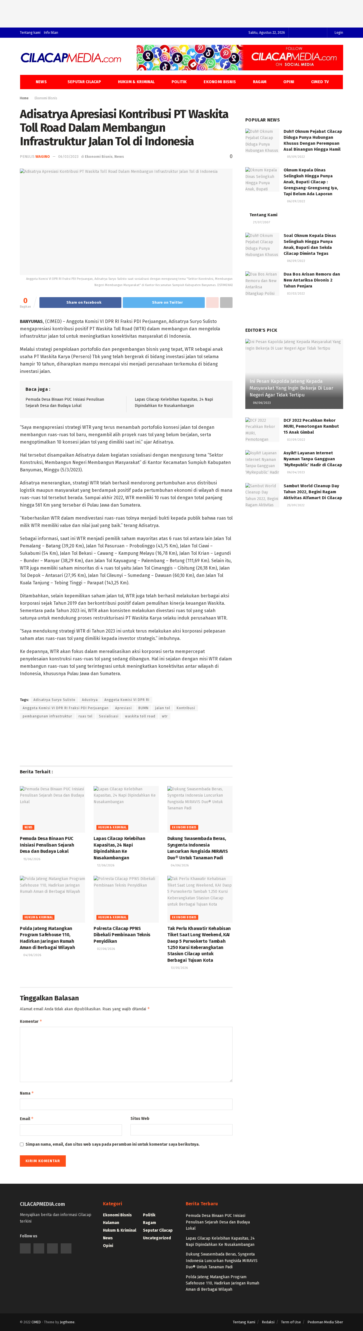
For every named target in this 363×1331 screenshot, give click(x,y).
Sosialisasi (109, 716)
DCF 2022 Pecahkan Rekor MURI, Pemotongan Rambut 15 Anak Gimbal (311, 426)
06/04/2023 (295, 472)
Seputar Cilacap (84, 81)
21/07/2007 (261, 222)
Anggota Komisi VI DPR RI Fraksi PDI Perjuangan (66, 708)
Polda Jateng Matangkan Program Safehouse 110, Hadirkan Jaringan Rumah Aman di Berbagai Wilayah (222, 1283)
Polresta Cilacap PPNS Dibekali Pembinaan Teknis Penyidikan (122, 935)
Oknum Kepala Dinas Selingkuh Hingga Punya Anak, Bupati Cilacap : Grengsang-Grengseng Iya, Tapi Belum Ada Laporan (311, 181)
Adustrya (90, 700)
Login (338, 33)
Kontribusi (186, 708)
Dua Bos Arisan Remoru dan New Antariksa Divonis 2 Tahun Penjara (312, 280)
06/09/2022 (295, 201)
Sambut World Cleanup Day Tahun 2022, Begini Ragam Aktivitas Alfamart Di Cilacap (313, 491)
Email (27, 1118)
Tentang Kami (263, 214)
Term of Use (291, 1322)
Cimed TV (320, 81)
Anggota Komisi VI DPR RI (126, 700)
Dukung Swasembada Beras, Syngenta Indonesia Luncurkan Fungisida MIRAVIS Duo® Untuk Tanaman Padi (222, 1260)
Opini (288, 81)
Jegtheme (67, 1322)
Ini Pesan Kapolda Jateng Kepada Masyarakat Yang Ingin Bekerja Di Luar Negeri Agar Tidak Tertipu (291, 388)
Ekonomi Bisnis (220, 81)
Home (24, 98)
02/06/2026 (105, 949)
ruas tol (85, 716)
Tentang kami (30, 33)
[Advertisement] (181, 13)
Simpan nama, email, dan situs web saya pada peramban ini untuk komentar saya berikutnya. (113, 1144)
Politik (179, 81)
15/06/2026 (31, 859)
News (41, 81)
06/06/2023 (261, 403)
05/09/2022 (295, 157)
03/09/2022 (295, 440)
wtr (165, 716)
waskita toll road (140, 716)
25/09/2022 (295, 505)
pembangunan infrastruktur (47, 716)
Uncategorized (157, 1238)
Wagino (42, 156)
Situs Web (139, 1118)
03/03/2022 (295, 293)
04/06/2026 (179, 865)
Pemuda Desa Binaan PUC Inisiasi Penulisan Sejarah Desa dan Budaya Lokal (47, 845)
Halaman (111, 1222)
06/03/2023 (68, 156)
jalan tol (162, 708)
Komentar (31, 1021)
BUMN (143, 708)
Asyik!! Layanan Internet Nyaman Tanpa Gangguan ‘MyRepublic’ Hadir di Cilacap (313, 458)
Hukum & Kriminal (136, 81)
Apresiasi (123, 708)
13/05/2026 (179, 968)
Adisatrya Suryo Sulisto (54, 700)
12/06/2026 (105, 865)
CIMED (36, 1322)
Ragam (259, 81)
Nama (27, 1093)
